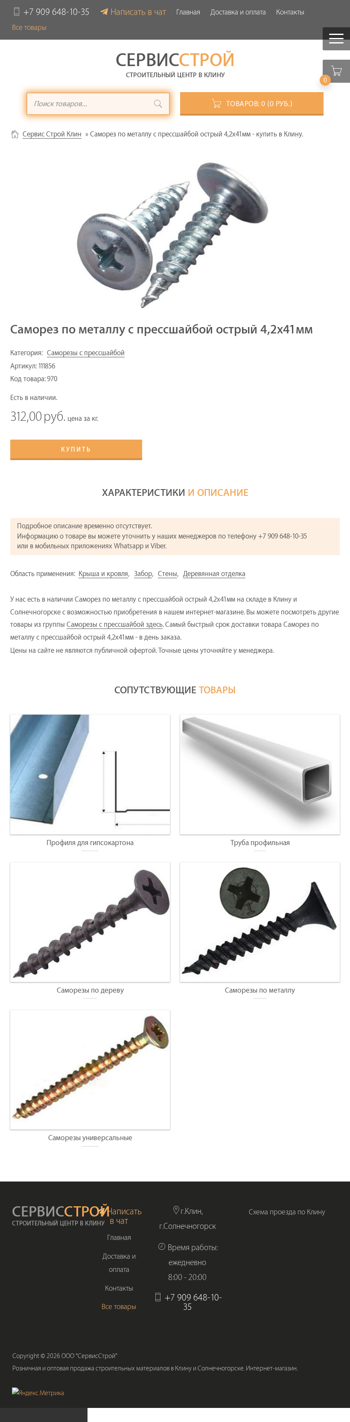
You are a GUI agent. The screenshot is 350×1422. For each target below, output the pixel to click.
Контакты (290, 12)
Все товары (29, 27)
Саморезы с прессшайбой (86, 353)
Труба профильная (260, 843)
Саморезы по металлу (260, 990)
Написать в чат (138, 12)
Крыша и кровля (103, 574)
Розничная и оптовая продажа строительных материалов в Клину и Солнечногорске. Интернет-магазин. (155, 1368)
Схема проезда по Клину (287, 1212)
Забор (143, 574)
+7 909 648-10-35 (56, 12)
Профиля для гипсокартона (90, 843)
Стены (167, 574)
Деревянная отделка (214, 574)
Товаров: (259, 104)
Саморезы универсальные (90, 1138)
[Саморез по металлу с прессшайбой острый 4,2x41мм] (175, 235)
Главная (188, 12)
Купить (76, 449)
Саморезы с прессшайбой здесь (115, 624)
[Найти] (158, 104)
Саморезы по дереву (90, 990)
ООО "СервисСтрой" (89, 1356)
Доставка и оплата (238, 12)
